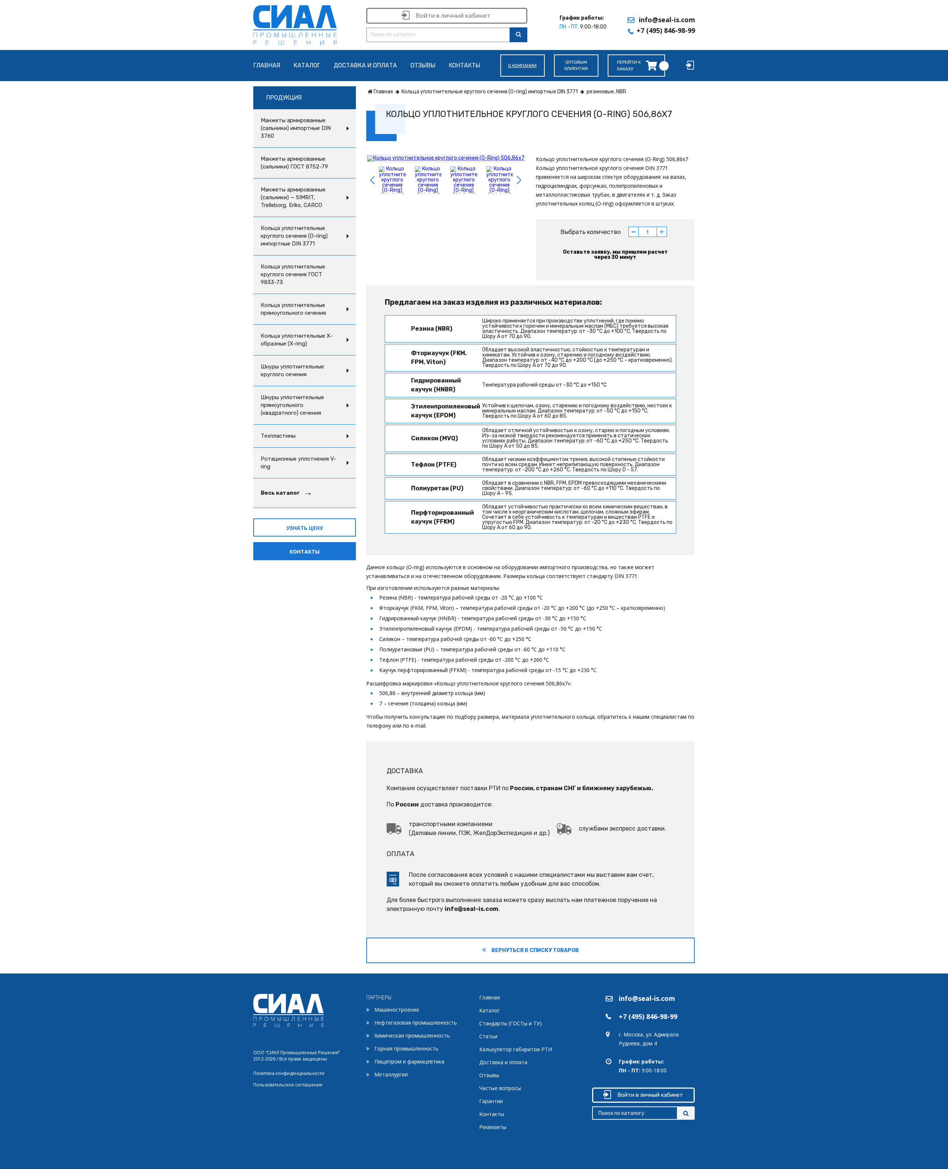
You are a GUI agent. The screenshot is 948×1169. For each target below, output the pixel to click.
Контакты (464, 66)
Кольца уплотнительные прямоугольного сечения (293, 309)
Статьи (488, 1036)
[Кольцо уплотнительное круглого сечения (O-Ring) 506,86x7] (446, 158)
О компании (522, 65)
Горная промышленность (406, 1048)
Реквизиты (492, 1126)
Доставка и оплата (365, 66)
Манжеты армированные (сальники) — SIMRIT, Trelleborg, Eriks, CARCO (293, 197)
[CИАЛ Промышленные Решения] (295, 23)
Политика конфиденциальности (288, 1073)
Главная (266, 66)
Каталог (307, 66)
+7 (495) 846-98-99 (666, 30)
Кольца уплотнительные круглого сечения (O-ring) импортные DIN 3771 (294, 236)
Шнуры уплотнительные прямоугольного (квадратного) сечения (292, 405)
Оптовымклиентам (576, 65)
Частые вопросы (500, 1088)
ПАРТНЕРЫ (379, 997)
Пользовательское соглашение (288, 1085)
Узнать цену (304, 527)
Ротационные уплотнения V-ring (298, 462)
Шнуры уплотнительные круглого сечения (292, 370)
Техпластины (278, 435)
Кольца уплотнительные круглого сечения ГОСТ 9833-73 (293, 274)
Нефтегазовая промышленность (415, 1022)
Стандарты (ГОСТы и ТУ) (510, 1023)
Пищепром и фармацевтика (409, 1061)
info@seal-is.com (667, 19)
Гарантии (491, 1101)
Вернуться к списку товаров (534, 950)
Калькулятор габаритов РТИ (515, 1049)
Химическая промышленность (412, 1035)
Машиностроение (396, 1009)
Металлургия (391, 1074)
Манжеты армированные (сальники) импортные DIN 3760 (296, 128)
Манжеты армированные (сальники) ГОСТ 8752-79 (294, 163)
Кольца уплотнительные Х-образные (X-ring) (297, 340)
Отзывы (422, 66)
